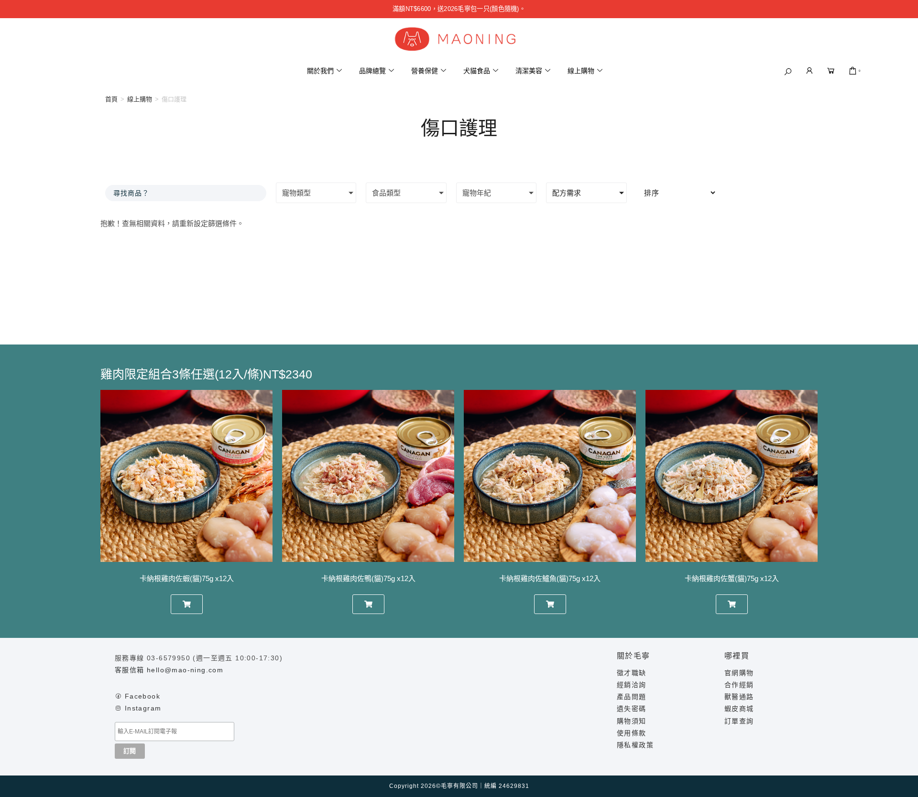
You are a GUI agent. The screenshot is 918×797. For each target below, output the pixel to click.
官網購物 (739, 673)
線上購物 (581, 71)
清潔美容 (528, 71)
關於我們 (320, 71)
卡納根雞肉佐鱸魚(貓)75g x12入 (550, 578)
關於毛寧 (633, 656)
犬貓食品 (476, 71)
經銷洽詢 (631, 685)
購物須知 (631, 721)
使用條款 (631, 733)
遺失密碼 (631, 708)
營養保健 (424, 71)
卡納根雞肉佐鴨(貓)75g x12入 (368, 578)
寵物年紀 (476, 193)
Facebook (142, 696)
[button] (788, 71)
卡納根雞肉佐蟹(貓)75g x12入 (732, 578)
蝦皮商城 (739, 708)
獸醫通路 (739, 696)
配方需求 (566, 193)
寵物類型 (296, 193)
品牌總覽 (372, 71)
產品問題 (631, 696)
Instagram (143, 708)
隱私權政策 (635, 745)
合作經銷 (739, 685)
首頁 (111, 99)
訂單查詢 (739, 721)
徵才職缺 (631, 673)
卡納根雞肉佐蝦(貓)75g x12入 (187, 578)
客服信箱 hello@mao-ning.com (169, 670)
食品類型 (386, 193)
